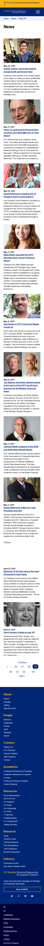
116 (15, 666)
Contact (7, 760)
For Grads (8, 805)
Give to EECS (22, 889)
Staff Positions (10, 757)
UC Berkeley (8, 915)
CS (5, 911)
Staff (6, 729)
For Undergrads (10, 808)
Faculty (7, 726)
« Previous (23, 662)
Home (6, 18)
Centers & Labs (10, 839)
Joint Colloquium (10, 849)
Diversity (7, 702)
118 (29, 666)
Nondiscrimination (10, 931)
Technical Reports (11, 842)
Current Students (10, 784)
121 (17, 671)
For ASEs (7, 811)
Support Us (8, 747)
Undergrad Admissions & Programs (18, 771)
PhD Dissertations (11, 845)
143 (33, 671)
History (6, 699)
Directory (7, 719)
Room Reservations (12, 795)
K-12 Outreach (9, 750)
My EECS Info (9, 798)
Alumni (6, 736)
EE (4, 907)
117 (22, 666)
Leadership (8, 723)
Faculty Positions (11, 753)
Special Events (10, 708)
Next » (22, 676)
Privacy (6, 935)
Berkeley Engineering (12, 919)
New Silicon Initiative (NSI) (14, 866)
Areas (6, 836)
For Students (9, 802)
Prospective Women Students (16, 781)
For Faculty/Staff (10, 821)
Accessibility (8, 927)
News (13, 18)
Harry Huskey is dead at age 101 (19, 632)
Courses (7, 778)
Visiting (6, 705)
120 (10, 671)
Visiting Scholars (10, 824)
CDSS (6, 923)
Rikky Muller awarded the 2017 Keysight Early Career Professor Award (19, 258)
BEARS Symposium (12, 852)
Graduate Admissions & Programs (17, 774)
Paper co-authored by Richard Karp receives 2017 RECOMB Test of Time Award (21, 133)
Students (7, 732)
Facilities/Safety (10, 818)
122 (23, 671)
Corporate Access (11, 863)
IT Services (8, 815)
